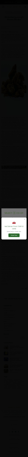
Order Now (14, 235)
